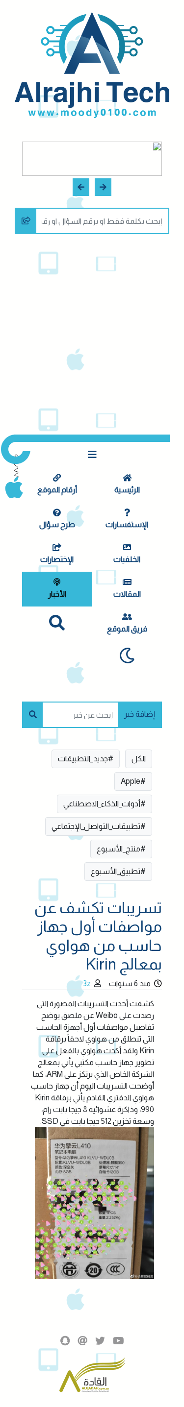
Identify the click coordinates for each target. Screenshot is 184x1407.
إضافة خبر (139, 714)
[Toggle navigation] (92, 454)
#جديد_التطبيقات (85, 758)
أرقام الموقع (57, 489)
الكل (138, 758)
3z (87, 983)
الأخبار (57, 594)
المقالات (127, 594)
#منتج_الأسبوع (121, 849)
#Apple (133, 781)
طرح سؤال (57, 524)
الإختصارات (57, 559)
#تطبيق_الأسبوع (118, 871)
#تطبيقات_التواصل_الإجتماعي (99, 826)
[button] (103, 187)
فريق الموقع (127, 629)
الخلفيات (126, 559)
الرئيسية (127, 489)
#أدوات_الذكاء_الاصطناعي (104, 804)
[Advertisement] (92, 338)
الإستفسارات (126, 524)
